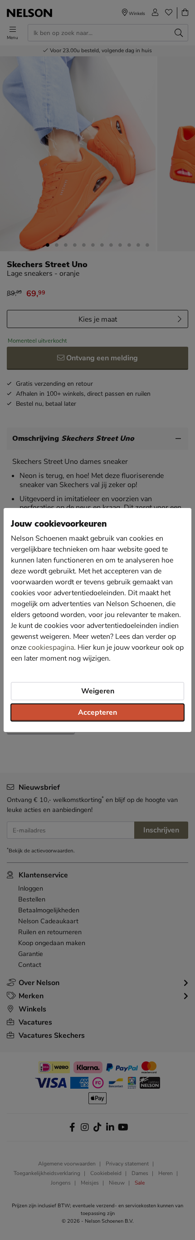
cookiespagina (51, 647)
